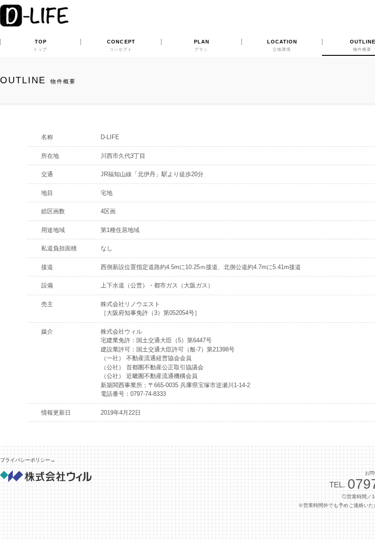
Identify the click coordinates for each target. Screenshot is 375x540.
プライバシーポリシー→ (27, 460)
